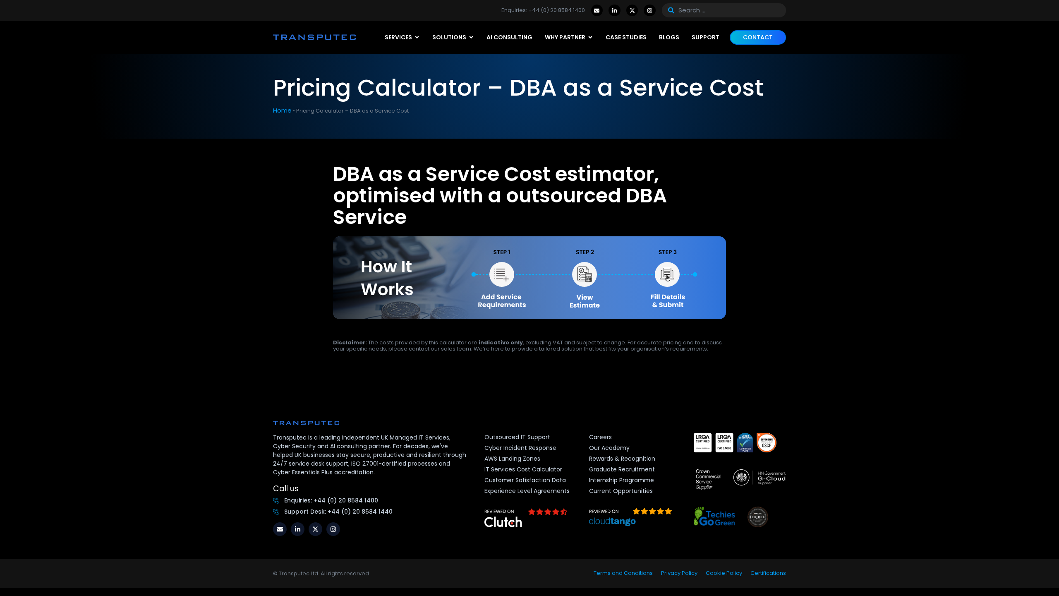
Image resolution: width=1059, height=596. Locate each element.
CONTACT (758, 37)
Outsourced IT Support (517, 437)
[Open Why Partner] (590, 37)
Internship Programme (621, 480)
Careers (600, 437)
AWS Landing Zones (512, 458)
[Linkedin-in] (615, 11)
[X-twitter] (632, 11)
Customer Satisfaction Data (525, 480)
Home (282, 110)
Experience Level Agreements (527, 491)
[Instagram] (650, 11)
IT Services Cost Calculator (523, 469)
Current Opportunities (621, 491)
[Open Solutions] (471, 37)
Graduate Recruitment (622, 469)
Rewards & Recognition (622, 458)
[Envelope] (597, 11)
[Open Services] (417, 37)
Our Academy (609, 448)
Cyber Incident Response (520, 448)
